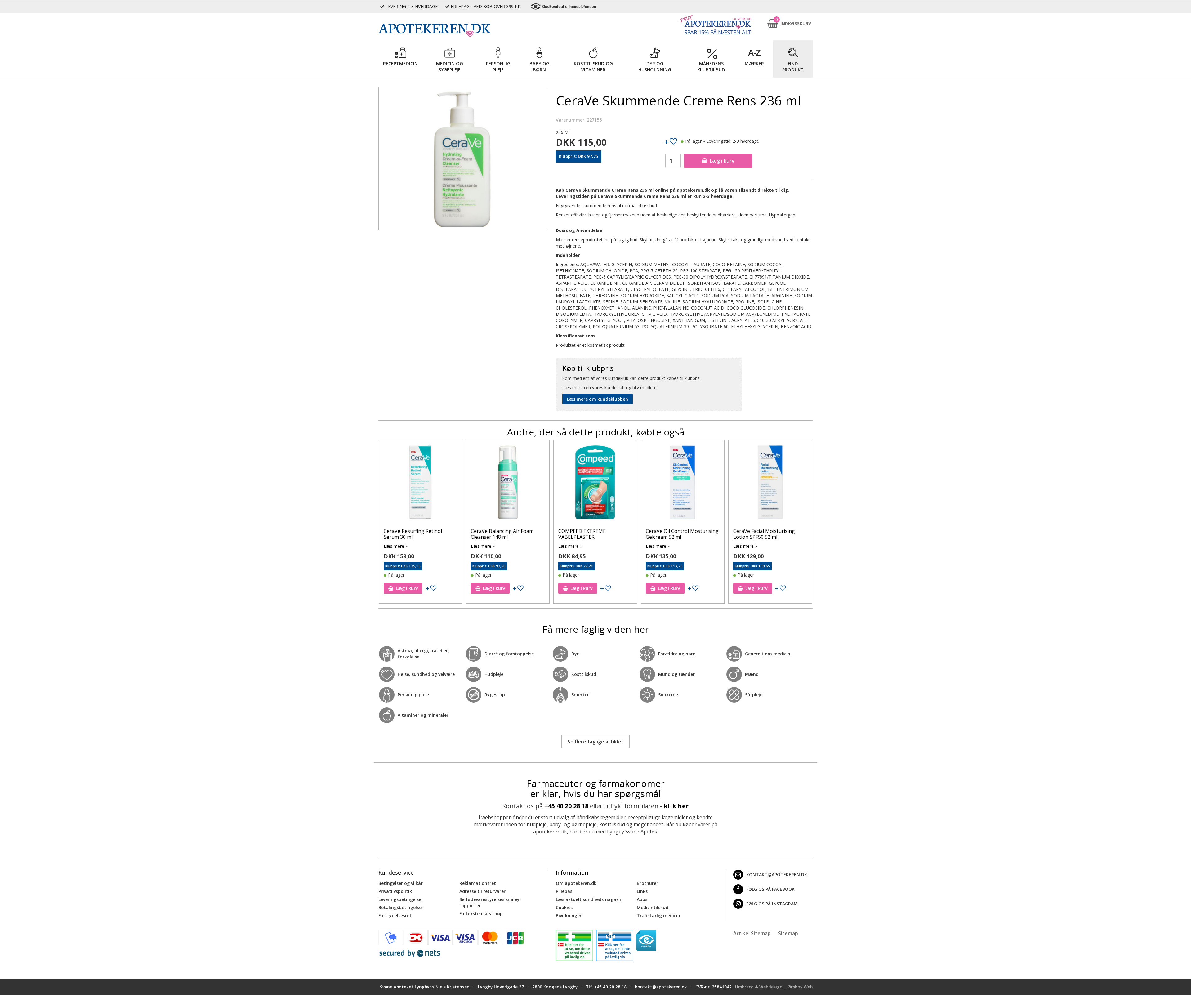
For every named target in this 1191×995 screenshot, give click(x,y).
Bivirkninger (569, 915)
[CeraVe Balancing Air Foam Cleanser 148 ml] (420, 483)
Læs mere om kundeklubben (597, 399)
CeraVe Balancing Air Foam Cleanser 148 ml (414, 534)
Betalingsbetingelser (400, 907)
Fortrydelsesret (395, 915)
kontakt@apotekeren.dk (776, 874)
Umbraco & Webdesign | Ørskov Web (774, 987)
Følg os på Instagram (772, 904)
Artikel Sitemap (752, 933)
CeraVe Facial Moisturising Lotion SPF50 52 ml (676, 534)
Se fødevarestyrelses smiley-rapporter (490, 902)
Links (642, 891)
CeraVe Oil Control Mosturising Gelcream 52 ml (594, 534)
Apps (642, 899)
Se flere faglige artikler (595, 741)
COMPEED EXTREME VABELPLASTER (494, 534)
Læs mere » (395, 546)
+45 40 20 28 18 (566, 806)
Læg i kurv (722, 160)
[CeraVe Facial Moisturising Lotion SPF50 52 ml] (683, 483)
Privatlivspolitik (395, 891)
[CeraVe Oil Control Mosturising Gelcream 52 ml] (595, 483)
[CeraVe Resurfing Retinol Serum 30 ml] (770, 483)
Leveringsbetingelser (400, 899)
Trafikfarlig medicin (658, 915)
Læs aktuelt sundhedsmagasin (589, 899)
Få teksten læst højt (481, 914)
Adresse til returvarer (482, 891)
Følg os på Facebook (770, 889)
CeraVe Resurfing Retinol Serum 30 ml (762, 534)
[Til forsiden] (462, 30)
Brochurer (647, 883)
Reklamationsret (477, 883)
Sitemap (788, 933)
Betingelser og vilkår (400, 883)
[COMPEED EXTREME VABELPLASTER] (508, 483)
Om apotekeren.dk (576, 883)
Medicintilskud (652, 907)
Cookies (564, 907)
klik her (676, 806)
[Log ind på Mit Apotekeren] (715, 24)
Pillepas (564, 891)
